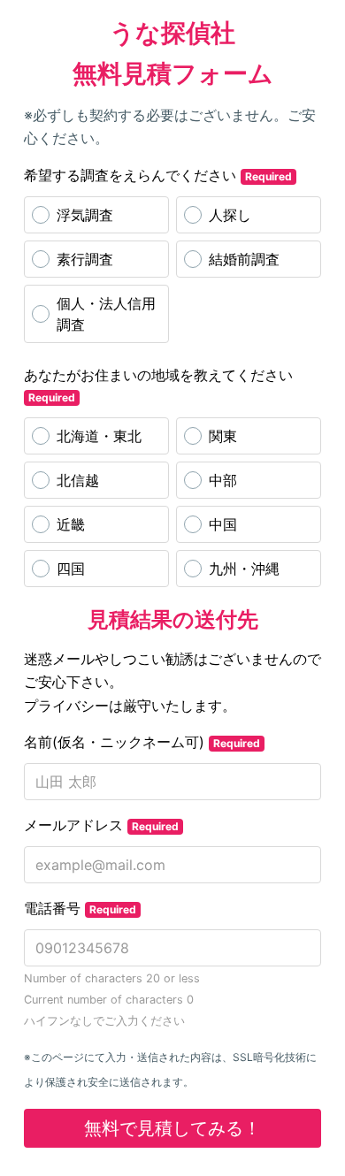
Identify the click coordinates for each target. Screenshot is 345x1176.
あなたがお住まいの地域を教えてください (158, 385)
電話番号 (80, 908)
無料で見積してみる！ (172, 1128)
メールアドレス (101, 825)
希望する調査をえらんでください (158, 175)
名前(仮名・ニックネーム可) (142, 742)
